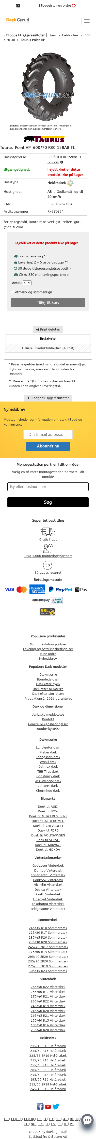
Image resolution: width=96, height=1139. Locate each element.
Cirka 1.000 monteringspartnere (48, 556)
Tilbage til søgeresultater (25, 35)
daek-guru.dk (56, 1132)
